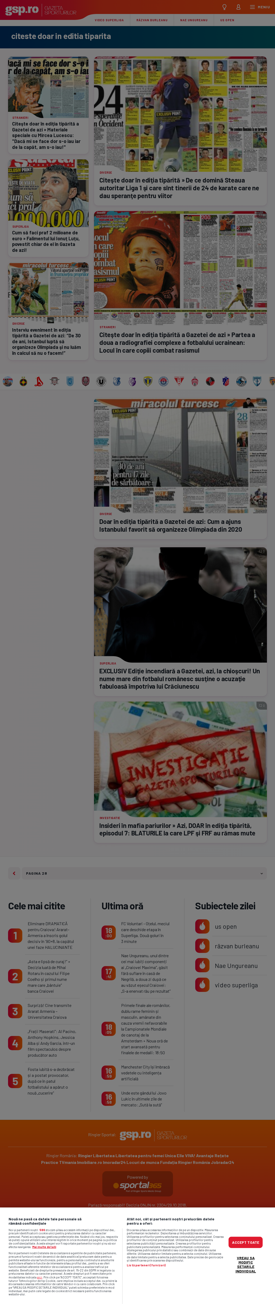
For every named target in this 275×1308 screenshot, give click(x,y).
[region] (137, 1257)
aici (39, 1277)
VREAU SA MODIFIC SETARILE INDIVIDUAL (246, 1264)
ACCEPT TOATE (245, 1242)
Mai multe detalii (44, 1247)
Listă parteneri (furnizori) (146, 1265)
